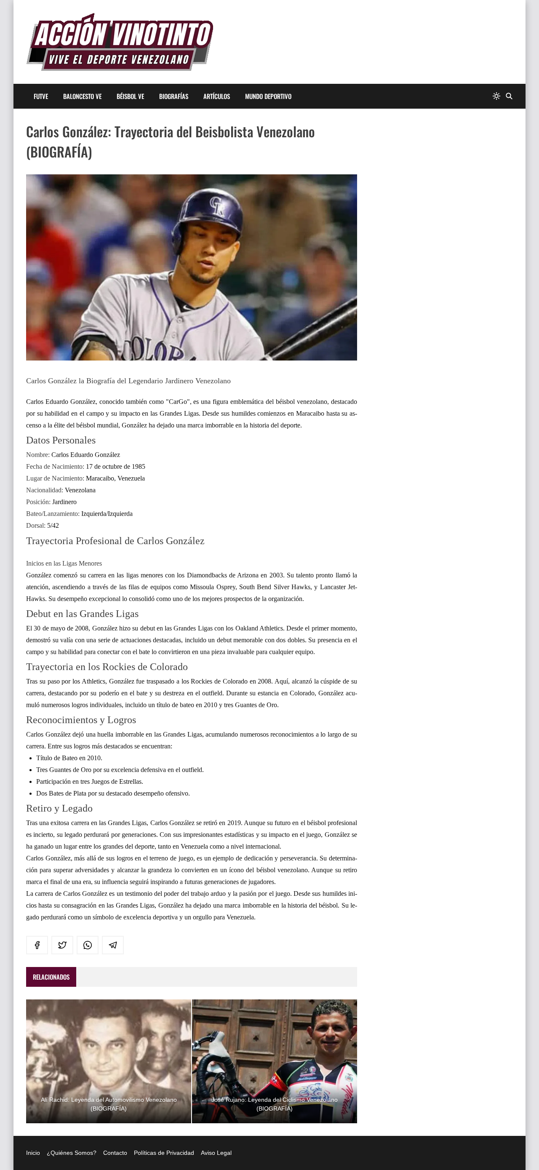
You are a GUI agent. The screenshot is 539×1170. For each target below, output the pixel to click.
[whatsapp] (88, 945)
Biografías (173, 96)
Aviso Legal (216, 1152)
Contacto (115, 1152)
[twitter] (62, 945)
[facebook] (37, 945)
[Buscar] (509, 96)
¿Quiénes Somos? (71, 1152)
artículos (216, 96)
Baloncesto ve (82, 96)
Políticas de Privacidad (164, 1152)
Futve (41, 96)
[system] (496, 96)
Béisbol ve (130, 96)
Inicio (33, 1152)
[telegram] (113, 945)
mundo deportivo (268, 96)
